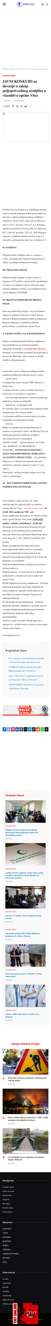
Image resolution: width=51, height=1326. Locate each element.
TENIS (5, 1233)
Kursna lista (7, 1195)
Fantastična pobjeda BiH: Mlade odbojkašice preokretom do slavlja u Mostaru (22, 934)
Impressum (7, 1283)
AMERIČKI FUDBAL (11, 1253)
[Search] (42, 4)
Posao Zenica (7, 1212)
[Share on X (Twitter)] (17, 106)
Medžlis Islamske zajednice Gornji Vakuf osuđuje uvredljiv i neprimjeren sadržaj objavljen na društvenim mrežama (24, 875)
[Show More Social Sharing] (31, 106)
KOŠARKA (7, 1237)
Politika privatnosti (10, 1304)
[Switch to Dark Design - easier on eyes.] (47, 4)
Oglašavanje (7, 1295)
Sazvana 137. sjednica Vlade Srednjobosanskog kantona (23, 917)
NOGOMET (7, 1229)
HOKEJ (5, 1245)
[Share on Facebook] (13, 106)
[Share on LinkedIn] (26, 106)
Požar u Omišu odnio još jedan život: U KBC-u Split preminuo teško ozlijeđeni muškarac (28, 1118)
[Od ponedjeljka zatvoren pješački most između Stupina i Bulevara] (25, 1141)
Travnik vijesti (9, 75)
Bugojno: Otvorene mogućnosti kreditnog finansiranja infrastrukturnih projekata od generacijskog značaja (21, 832)
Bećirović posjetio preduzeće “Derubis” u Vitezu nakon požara (23, 975)
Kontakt (5, 1287)
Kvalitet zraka (8, 1207)
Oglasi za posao (8, 1191)
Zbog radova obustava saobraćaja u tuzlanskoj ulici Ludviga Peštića (27, 1079)
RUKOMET (7, 1241)
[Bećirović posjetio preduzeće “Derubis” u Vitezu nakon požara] (25, 955)
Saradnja (6, 1291)
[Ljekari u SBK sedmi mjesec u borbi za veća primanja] (25, 996)
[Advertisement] (25, 38)
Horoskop (6, 1203)
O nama (5, 1279)
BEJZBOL (6, 1258)
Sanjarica (6, 1199)
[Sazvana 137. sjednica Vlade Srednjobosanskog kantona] (25, 897)
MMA (5, 1262)
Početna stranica (9, 69)
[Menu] (4, 4)
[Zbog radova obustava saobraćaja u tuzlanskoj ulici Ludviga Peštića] (25, 1062)
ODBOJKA (7, 1249)
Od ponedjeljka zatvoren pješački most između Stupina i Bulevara (26, 1158)
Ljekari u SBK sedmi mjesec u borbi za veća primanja (22, 1015)
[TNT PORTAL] (25, 4)
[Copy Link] (21, 106)
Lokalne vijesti (8, 1187)
